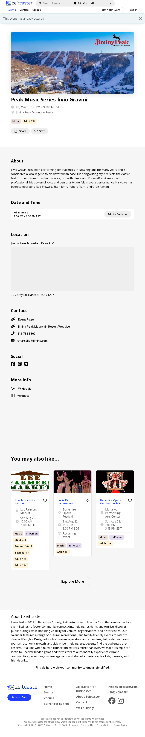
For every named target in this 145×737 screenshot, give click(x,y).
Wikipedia (24, 389)
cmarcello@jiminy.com (32, 341)
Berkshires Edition (56, 704)
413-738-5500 (26, 334)
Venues (24, 9)
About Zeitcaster (88, 697)
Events (12, 9)
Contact (81, 702)
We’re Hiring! (85, 708)
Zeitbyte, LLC (50, 725)
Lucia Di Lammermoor (67, 501)
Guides (36, 9)
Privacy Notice (104, 725)
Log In (133, 9)
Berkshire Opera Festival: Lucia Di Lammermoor (111, 503)
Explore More (72, 581)
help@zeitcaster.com (123, 687)
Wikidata (23, 396)
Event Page (26, 319)
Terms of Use (87, 725)
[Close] (140, 18)
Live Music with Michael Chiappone (25, 503)
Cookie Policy (120, 725)
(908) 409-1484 (118, 692)
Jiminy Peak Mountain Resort (35, 112)
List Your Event (111, 9)
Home (48, 687)
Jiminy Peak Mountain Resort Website (44, 326)
